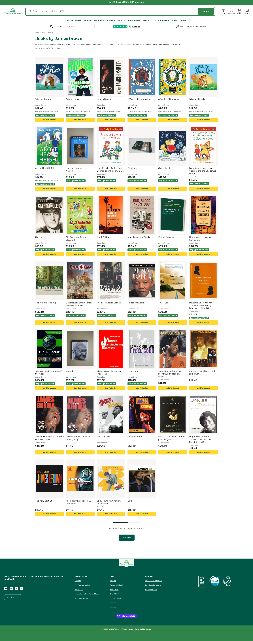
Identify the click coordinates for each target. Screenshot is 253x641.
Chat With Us (114, 594)
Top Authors (79, 589)
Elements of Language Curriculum (200, 238)
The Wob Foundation (82, 585)
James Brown (104, 99)
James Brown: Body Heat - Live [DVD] (202, 372)
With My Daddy (197, 99)
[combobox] (120, 11)
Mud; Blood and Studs (138, 237)
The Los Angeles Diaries (109, 303)
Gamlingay (133, 168)
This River (163, 303)
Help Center (114, 589)
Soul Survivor (103, 437)
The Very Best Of (43, 501)
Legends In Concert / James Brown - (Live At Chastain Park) (200, 439)
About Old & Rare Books (153, 580)
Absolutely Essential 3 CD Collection (79, 502)
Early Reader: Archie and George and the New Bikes (110, 169)
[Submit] (30, 11)
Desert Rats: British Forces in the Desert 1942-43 (79, 304)
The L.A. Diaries (104, 237)
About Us (78, 580)
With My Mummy (44, 99)
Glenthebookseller (81, 598)
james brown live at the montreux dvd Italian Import (170, 374)
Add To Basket (49, 120)
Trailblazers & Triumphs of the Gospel (48, 372)
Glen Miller (40, 237)
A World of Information (139, 99)
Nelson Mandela (135, 303)
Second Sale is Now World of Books (87, 594)
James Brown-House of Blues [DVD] (78, 438)
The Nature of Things (46, 303)
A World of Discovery (168, 99)
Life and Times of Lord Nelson (77, 169)
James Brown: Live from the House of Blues (49, 438)
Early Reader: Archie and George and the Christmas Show (202, 171)
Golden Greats (134, 437)
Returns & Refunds (116, 585)
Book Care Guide (151, 589)
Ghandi (69, 371)
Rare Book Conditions (153, 585)
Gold (129, 501)
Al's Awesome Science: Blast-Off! (77, 238)
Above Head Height (45, 168)
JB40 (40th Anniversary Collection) (109, 502)
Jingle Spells (164, 168)
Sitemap (113, 607)
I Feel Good (133, 371)
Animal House (73, 99)
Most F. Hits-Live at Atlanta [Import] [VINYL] (171, 438)
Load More (126, 538)
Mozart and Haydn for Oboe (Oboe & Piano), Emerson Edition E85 (200, 306)
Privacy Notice (127, 629)
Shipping (113, 580)
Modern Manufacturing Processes (109, 372)
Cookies (113, 602)
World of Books (114, 629)
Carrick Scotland (166, 237)
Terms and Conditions (143, 629)
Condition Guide (116, 598)
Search (206, 11)
